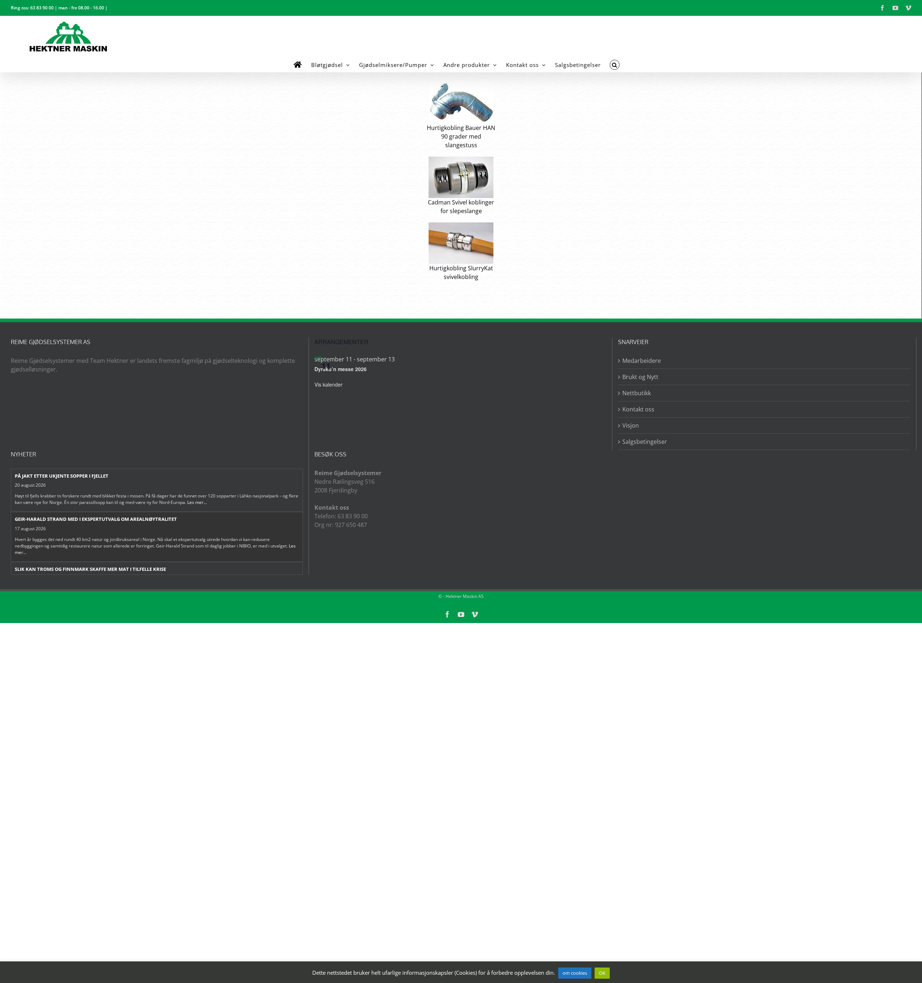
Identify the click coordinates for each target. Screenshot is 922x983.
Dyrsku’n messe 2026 (340, 369)
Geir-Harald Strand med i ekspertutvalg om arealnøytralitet (96, 519)
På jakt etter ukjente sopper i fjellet (61, 476)
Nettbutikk (636, 393)
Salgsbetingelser (644, 442)
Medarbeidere (641, 361)
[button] (615, 65)
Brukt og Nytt (640, 377)
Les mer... (197, 502)
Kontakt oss (638, 409)
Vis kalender (328, 384)
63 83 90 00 (42, 8)
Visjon (630, 425)
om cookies (575, 973)
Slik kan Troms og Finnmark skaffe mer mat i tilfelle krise (90, 569)
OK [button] (602, 973)
